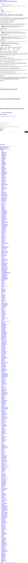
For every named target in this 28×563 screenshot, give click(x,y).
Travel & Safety (3, 528)
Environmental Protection (4, 274)
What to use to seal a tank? (3, 148)
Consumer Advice (3, 226)
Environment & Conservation (4, 263)
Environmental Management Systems (5, 273)
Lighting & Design (3, 388)
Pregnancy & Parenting (4, 457)
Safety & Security (3, 476)
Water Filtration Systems (4, 542)
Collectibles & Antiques (4, 218)
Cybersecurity (3, 237)
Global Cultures (3, 312)
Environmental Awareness (4, 267)
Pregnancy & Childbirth (4, 455)
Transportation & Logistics (4, 522)
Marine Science (3, 395)
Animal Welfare (3, 165)
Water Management (3, 543)
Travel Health (3, 530)
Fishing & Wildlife (3, 290)
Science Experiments (3, 483)
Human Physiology (3, 365)
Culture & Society (3, 236)
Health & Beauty (3, 323)
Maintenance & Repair (4, 394)
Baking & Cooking (3, 189)
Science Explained (3, 484)
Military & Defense (3, 410)
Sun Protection (3, 501)
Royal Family (3, 470)
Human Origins (3, 364)
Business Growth (3, 199)
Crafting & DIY (3, 231)
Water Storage (3, 547)
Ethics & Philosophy (3, 283)
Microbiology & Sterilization (4, 408)
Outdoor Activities (3, 429)
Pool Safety (2, 452)
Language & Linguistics (4, 383)
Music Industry (3, 415)
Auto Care (2, 185)
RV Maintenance (3, 472)
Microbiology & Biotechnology (5, 407)
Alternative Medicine (3, 155)
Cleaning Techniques (3, 214)
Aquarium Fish (3, 170)
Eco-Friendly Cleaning (4, 246)
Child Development (3, 206)
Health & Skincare (3, 329)
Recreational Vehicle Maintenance (5, 466)
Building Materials (3, 196)
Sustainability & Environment (4, 505)
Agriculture (2, 151)
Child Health (2, 207)
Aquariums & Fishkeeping (4, 173)
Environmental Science (4, 276)
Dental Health (3, 239)
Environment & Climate (4, 262)
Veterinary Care (3, 536)
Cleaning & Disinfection (4, 210)
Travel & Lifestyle (3, 526)
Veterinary (2, 535)
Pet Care (2, 442)
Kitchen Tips (2, 381)
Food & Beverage (3, 294)
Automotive (2, 186)
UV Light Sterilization (4, 533)
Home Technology (3, 361)
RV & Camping (3, 471)
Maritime (2, 396)
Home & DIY (3, 346)
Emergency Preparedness (4, 255)
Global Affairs (3, 311)
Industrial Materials (3, 370)
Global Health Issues (3, 315)
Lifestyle (2, 385)
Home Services (3, 360)
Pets (1, 443)
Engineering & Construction (4, 259)
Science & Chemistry (3, 478)
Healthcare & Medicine (4, 332)
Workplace (2, 558)
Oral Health (2, 427)
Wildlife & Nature (3, 554)
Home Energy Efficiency (4, 353)
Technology (2, 511)
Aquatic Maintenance (3, 179)
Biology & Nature (3, 193)
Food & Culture (3, 295)
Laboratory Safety (3, 382)
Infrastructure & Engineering (4, 374)
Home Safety (2, 359)
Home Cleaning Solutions (4, 351)
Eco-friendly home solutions (4, 247)
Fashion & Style (3, 285)
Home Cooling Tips (3, 352)
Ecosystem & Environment (4, 251)
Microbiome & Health (4, 409)
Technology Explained (4, 516)
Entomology (2, 261)
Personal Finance (3, 440)
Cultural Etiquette (3, 233)
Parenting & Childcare (4, 436)
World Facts (2, 561)
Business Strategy (3, 201)
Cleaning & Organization (4, 212)
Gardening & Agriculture (4, 302)
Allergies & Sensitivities (4, 154)
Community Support (3, 220)
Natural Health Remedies (4, 418)
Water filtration (3, 541)
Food (2, 293)
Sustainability (3, 504)
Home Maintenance (3, 356)
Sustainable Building (3, 506)
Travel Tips (2, 531)
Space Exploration (3, 497)
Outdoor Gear (3, 430)
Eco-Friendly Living (3, 248)
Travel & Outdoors (3, 527)
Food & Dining (3, 296)
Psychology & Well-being (4, 462)
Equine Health (3, 281)
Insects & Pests (3, 379)
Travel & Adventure (3, 524)
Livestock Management (4, 390)
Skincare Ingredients (3, 494)
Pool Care (2, 451)
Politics (2, 449)
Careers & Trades (3, 205)
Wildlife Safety (3, 556)
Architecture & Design (4, 183)
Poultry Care (2, 453)
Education (2, 253)
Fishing (2, 288)
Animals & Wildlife (3, 167)
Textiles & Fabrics (3, 518)
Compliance (2, 221)
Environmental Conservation (4, 268)
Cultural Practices (3, 234)
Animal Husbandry (3, 162)
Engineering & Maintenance (4, 260)
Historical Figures (3, 338)
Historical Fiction (3, 337)
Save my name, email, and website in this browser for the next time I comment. (10, 126)
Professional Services (3, 461)
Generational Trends (3, 308)
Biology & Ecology (3, 192)
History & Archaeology (4, 341)
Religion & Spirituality (4, 468)
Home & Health (3, 347)
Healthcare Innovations (4, 334)
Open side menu (2, 129)
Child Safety (2, 208)
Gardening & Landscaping (4, 304)
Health (2, 10)
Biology (2, 191)
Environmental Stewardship (4, 277)
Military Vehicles (3, 412)
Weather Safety (3, 552)
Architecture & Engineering (4, 184)
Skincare (2, 492)
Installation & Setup (3, 380)
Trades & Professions (3, 521)
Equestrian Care (3, 280)
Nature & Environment (4, 421)
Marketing (2, 399)
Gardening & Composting (4, 303)
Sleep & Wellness (3, 495)
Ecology (2, 249)
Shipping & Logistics (3, 489)
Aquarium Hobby (3, 171)
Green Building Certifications (4, 318)
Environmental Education (4, 269)
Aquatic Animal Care (3, 174)
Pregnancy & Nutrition (4, 456)
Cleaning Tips (3, 215)
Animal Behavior (3, 158)
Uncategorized (3, 532)
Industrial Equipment (3, 369)
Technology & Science (4, 515)
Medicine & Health (3, 405)
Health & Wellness (3, 331)
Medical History (3, 403)
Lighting (2, 387)
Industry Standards (3, 372)
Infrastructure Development (4, 376)
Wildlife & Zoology (3, 555)
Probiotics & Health (3, 458)
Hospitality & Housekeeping (4, 362)
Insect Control (3, 378)
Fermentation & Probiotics (4, 286)
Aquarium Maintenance (4, 172)
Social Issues (2, 496)
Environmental (3, 266)
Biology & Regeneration (4, 194)
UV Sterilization (3, 534)
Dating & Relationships (4, 238)
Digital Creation (3, 242)
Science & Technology (4, 481)
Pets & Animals (3, 444)
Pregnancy (2, 454)
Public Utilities (3, 464)
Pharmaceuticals (3, 446)
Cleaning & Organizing (4, 213)
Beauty (2, 190)
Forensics (2, 301)
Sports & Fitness (3, 499)
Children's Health (3, 209)
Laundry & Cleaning (3, 384)
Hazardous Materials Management (5, 321)
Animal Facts (3, 161)
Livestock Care (3, 389)
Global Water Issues (3, 317)
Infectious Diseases (3, 373)
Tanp (5, 16)
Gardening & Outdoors (4, 305)
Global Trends (3, 316)
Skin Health (2, 491)
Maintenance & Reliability (4, 393)
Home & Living (3, 349)
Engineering (2, 258)
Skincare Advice (3, 493)
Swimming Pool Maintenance (4, 509)
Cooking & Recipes (3, 229)
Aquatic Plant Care (3, 181)
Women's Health (3, 557)
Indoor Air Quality (3, 366)
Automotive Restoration (4, 188)
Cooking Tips (3, 230)
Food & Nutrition (3, 297)
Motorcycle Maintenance (4, 414)
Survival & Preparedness (4, 503)
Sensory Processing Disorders (4, 488)
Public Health (3, 463)
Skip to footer (5, 0)
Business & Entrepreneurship (4, 197)
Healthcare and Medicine (4, 333)
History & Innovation (3, 344)
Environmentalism (3, 279)
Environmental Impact (4, 270)
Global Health (3, 314)
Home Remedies (3, 358)
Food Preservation (3, 298)
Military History (3, 411)
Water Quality (3, 545)
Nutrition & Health (3, 424)
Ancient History (3, 157)
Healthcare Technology (4, 336)
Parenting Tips (3, 438)
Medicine (2, 404)
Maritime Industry (3, 397)
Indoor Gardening (3, 367)
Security (2, 487)
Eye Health (2, 284)
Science (2, 11)
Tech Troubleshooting (3, 510)
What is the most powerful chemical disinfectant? (7, 112)
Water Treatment (3, 549)
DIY (2, 244)
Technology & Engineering (4, 512)
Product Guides (3, 459)
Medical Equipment (3, 402)
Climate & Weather (3, 216)
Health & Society (3, 330)
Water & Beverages (3, 538)
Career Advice (3, 203)
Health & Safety (3, 328)
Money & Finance (3, 413)
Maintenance (2, 391)
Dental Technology (3, 240)
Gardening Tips (3, 307)
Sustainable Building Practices (4, 507)
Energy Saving (3, 257)
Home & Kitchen (3, 348)
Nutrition (2, 423)
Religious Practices (3, 469)
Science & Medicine (3, 480)
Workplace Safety (3, 559)
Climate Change (3, 217)
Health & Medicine (3, 326)
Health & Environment (4, 324)
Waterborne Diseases (3, 551)
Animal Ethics (3, 160)
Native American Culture (4, 416)
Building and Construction (4, 195)
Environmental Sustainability (4, 278)
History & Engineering (4, 343)
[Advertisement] (14, 138)
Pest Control (2, 441)
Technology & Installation (4, 514)
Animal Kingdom (3, 163)
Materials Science (3, 401)
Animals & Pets (3, 166)
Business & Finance (3, 198)
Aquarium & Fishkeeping (4, 169)
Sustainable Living (3, 508)
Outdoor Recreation (3, 431)
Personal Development (4, 439)
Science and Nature (3, 482)
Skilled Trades (3, 490)
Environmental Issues (3, 271)
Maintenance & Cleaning (4, 392)
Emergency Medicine (3, 254)
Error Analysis (3, 282)
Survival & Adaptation (4, 502)
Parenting (2, 435)
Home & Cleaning (3, 345)
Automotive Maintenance (4, 187)
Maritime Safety (3, 398)
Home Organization (3, 357)
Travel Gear (2, 529)
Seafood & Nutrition (3, 485)
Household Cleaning (3, 363)
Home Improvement (3, 355)
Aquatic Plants (3, 182)
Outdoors (2, 434)
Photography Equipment (4, 447)
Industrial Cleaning (3, 368)
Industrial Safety (3, 371)
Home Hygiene (3, 354)
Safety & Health (3, 474)
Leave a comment (7, 16)
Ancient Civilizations (3, 156)
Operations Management (4, 426)
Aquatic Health (3, 178)
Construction (2, 223)
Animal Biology (3, 159)
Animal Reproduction (3, 164)
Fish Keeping (3, 287)
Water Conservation (3, 540)
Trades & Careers (3, 520)
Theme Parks (2, 519)
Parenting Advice (3, 437)
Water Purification (3, 544)
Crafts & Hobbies (3, 232)
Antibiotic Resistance (3, 168)
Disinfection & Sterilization (4, 243)
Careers (2, 204)
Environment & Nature (4, 265)
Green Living (3, 319)
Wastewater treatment (3, 537)
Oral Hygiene (3, 428)
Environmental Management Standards (5, 272)
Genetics (2, 309)
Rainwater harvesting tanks (4, 465)
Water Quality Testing (3, 546)
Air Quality (2, 153)
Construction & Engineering (4, 224)
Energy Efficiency (3, 256)
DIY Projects (2, 245)
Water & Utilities (3, 539)
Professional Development (4, 460)
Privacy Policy (3, 3)
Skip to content (1, 0)
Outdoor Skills (3, 432)
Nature (2, 420)
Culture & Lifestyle (3, 235)
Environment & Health (4, 264)
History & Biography (3, 342)
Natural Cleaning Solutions (4, 417)
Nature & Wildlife (3, 422)
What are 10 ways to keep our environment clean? (6, 146)
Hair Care (2, 320)
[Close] (1, 2)
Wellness (2, 553)
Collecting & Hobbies (3, 219)
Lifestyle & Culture (3, 386)
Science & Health (3, 479)
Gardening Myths (3, 306)
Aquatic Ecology (3, 176)
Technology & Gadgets (4, 513)
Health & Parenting (3, 327)
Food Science (3, 299)
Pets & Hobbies (3, 445)
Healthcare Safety (3, 335)
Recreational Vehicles (3, 467)
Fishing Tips (2, 292)
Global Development (3, 313)
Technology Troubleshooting (4, 517)
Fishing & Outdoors (3, 289)
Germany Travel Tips (3, 310)
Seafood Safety (3, 486)
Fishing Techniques (3, 291)
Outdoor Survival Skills (4, 433)
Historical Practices (3, 339)
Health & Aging (3, 322)
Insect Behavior (3, 377)
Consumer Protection (3, 228)
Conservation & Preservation (4, 222)
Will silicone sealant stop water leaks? (4, 147)
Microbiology (3, 406)
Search (1, 130)
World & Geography (3, 560)
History (2, 340)
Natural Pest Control (3, 419)
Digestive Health (3, 241)
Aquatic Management (3, 180)
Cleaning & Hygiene (3, 211)
